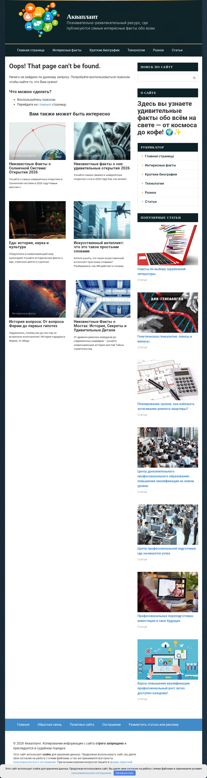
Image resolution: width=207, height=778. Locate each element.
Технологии (136, 50)
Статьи (177, 50)
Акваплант (82, 16)
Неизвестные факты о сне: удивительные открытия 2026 (102, 166)
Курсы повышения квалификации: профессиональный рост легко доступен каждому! (163, 688)
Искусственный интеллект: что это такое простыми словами (99, 247)
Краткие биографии (104, 50)
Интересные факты (67, 50)
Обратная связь (50, 725)
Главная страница (30, 50)
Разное (158, 50)
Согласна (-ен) (124, 773)
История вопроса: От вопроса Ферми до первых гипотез (36, 323)
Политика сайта (82, 725)
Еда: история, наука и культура (29, 244)
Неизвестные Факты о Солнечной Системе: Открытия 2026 (30, 168)
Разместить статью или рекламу (154, 725)
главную (44, 104)
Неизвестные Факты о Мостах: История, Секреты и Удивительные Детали (100, 325)
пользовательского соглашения (34, 762)
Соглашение (111, 725)
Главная (23, 725)
